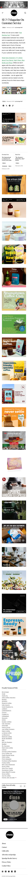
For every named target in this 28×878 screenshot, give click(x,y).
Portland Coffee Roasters (9, 761)
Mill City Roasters (7, 742)
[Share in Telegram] (9, 105)
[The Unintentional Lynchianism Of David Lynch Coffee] (8, 161)
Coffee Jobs (5, 851)
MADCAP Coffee (7, 736)
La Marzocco (6, 735)
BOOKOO (4, 701)
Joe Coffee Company (8, 729)
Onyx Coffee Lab (7, 753)
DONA (4, 720)
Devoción (4, 718)
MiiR (3, 740)
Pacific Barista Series (8, 755)
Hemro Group (6, 727)
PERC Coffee (5, 757)
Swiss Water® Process (8, 772)
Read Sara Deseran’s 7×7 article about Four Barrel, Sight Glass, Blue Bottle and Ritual (13, 60)
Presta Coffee (6, 762)
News (10, 166)
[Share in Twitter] (6, 105)
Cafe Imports (6, 705)
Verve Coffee (6, 774)
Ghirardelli (5, 725)
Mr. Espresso (6, 746)
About (4, 843)
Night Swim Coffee (7, 748)
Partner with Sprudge (8, 777)
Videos (17, 163)
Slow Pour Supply (7, 768)
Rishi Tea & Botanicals (8, 764)
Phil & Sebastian (6, 759)
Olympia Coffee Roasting (9, 751)
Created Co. (5, 714)
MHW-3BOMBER (7, 738)
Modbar (4, 744)
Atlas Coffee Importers (8, 697)
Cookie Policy (6, 866)
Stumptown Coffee (7, 770)
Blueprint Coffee (7, 703)
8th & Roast (5, 692)
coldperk (4, 709)
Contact (4, 847)
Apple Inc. (5, 695)
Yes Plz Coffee (6, 775)
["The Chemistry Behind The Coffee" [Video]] (20, 161)
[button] (3, 13)
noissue (4, 749)
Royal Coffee (5, 766)
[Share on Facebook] (3, 105)
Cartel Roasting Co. (7, 707)
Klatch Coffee (6, 731)
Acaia (3, 694)
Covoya (4, 712)
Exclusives (4, 166)
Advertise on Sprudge (9, 855)
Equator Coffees (6, 722)
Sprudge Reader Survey (9, 858)
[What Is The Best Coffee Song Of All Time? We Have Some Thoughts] (14, 805)
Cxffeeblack (5, 716)
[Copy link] (12, 105)
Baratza (4, 699)
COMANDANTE (6, 710)
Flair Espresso (6, 723)
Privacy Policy (6, 862)
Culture (4, 27)
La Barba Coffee (7, 733)
